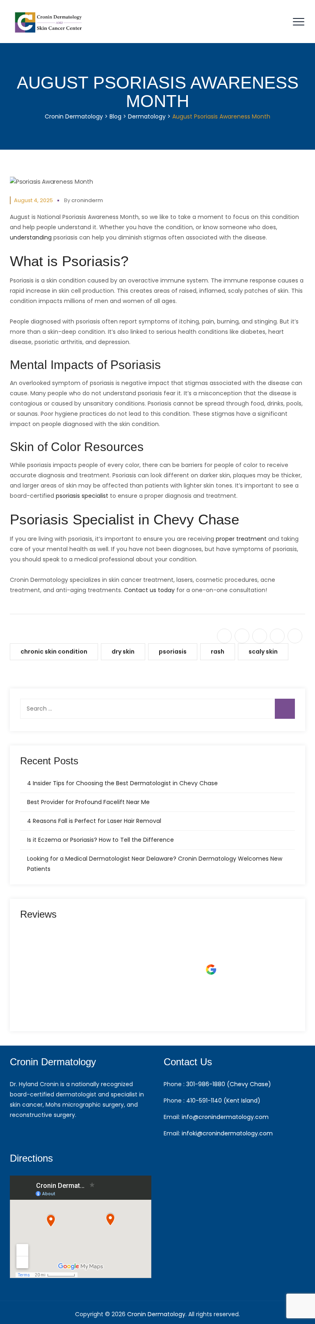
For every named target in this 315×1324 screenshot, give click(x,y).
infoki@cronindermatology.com (227, 1133)
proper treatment (241, 539)
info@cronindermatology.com (225, 1117)
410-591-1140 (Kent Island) (223, 1100)
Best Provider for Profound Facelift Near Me (88, 802)
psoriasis (173, 651)
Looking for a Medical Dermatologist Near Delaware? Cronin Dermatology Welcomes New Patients (154, 864)
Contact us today (149, 590)
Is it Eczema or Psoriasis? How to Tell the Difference (100, 840)
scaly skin (263, 651)
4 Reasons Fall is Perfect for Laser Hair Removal (94, 821)
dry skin (123, 651)
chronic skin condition (54, 651)
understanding (31, 237)
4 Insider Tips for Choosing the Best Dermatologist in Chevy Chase (122, 783)
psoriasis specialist (82, 496)
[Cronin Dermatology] (49, 21)
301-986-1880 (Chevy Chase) (228, 1084)
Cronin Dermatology (156, 1314)
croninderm (87, 200)
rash (217, 651)
